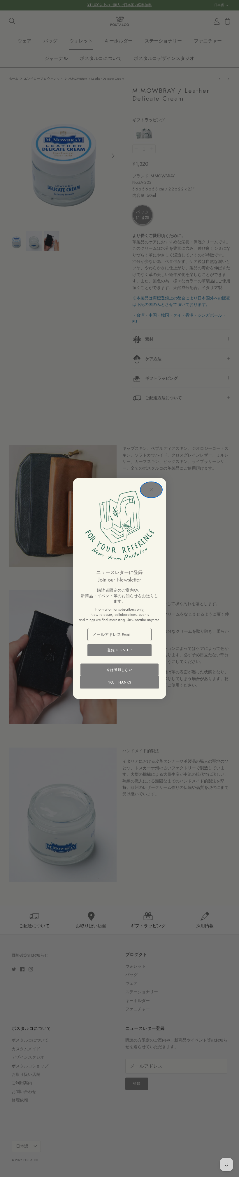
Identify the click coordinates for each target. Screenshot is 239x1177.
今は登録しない (119, 670)
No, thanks (119, 682)
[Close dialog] (151, 490)
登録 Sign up (119, 650)
